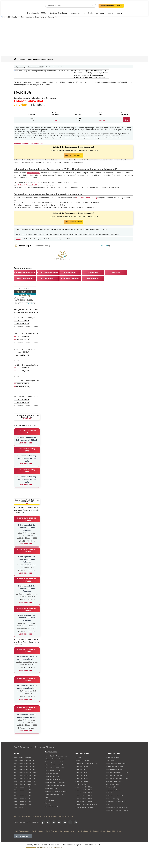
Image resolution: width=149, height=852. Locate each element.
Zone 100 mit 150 (82, 769)
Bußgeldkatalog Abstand (114, 769)
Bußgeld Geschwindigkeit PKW (86, 804)
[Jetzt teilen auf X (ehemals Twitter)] (83, 49)
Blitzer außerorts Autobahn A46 (25, 775)
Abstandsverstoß (70, 272)
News (108, 804)
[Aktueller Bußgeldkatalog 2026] (15, 59)
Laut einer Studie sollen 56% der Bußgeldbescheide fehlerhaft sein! (73, 151)
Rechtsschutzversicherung (86, 198)
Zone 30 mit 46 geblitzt (84, 801)
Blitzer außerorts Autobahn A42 (25, 766)
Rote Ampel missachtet (25, 278)
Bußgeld (34, 5)
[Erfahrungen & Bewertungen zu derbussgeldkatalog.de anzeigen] (25, 304)
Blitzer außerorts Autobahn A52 (25, 778)
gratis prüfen (126, 119)
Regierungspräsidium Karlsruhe (56, 762)
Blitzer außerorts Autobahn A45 (25, 772)
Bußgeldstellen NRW (52, 776)
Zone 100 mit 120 (82, 772)
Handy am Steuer (112, 757)
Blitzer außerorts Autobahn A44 (25, 769)
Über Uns (17, 816)
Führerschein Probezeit (114, 796)
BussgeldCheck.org (114, 831)
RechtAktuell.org (99, 831)
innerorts (21, 320)
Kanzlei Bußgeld (37, 831)
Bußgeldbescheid (33, 173)
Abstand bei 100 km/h (114, 775)
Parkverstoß (110, 787)
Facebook (60, 48)
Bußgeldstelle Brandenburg (54, 768)
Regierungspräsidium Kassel (55, 785)
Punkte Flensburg (47, 278)
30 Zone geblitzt (81, 784)
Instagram (74, 48)
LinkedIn (94, 48)
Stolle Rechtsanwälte (22, 831)
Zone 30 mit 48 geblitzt (84, 790)
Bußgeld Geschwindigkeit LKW (86, 763)
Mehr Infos (104, 246)
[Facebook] (43, 822)
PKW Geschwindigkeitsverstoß (24, 272)
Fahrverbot (116, 272)
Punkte (35, 185)
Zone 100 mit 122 (82, 766)
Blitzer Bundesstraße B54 (23, 790)
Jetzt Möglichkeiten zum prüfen (27, 417)
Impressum (26, 816)
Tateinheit (48, 803)
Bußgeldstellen (51, 752)
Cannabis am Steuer (113, 790)
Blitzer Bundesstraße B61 (23, 793)
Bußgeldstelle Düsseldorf (53, 779)
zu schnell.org (69, 831)
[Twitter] (54, 822)
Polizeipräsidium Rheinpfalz (54, 759)
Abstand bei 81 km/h (113, 781)
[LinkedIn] (65, 822)
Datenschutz (36, 816)
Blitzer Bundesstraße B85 (23, 801)
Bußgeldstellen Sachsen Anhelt (55, 765)
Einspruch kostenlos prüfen (111, 6)
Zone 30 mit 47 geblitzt (84, 796)
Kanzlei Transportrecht (54, 831)
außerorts (21, 323)
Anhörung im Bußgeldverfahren (56, 791)
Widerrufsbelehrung (66, 816)
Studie (18, 239)
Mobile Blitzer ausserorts (22, 757)
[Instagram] (48, 822)
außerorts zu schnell (83, 760)
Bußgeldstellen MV (51, 773)
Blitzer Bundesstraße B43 (23, 787)
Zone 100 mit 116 (82, 781)
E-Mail (35, 48)
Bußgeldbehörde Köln (52, 770)
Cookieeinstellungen (50, 816)
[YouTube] (59, 822)
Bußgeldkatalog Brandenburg (55, 782)
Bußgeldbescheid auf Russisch (117, 807)
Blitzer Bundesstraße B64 (23, 796)
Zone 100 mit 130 (82, 778)
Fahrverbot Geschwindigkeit (116, 801)
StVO (46, 797)
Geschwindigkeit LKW (35, 67)
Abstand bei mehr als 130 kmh (117, 772)
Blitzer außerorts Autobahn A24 (25, 763)
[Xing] (70, 822)
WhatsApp (47, 48)
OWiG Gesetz (49, 800)
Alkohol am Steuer (112, 784)
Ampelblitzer (110, 760)
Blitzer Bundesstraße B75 (23, 799)
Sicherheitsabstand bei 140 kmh (117, 778)
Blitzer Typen (18, 807)
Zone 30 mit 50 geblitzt (84, 793)
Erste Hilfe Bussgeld (84, 831)
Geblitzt (78, 757)
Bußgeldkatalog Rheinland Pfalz (56, 756)
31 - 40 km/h (32, 119)
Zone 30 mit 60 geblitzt (84, 787)
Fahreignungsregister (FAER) (55, 794)
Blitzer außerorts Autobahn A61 (25, 784)
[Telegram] (76, 822)
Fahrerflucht (93, 272)
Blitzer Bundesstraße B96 (23, 804)
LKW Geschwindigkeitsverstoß (47, 272)
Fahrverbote (23, 185)
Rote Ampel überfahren (114, 766)
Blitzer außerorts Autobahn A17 (25, 760)
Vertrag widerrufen (22, 836)
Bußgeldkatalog (19, 67)
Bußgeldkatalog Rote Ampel (116, 763)
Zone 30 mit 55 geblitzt (84, 799)
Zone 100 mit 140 (82, 775)
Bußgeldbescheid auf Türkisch (117, 810)
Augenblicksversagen (52, 806)
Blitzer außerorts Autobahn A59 (25, 781)
